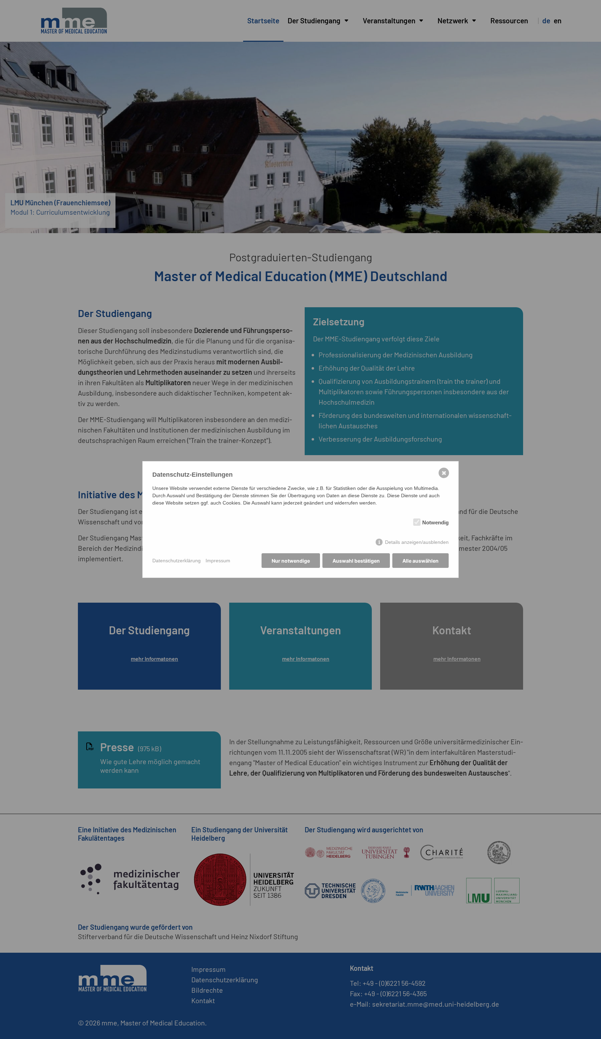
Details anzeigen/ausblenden (417, 542)
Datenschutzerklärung (176, 560)
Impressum (218, 560)
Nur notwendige (291, 561)
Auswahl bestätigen (356, 561)
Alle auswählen (420, 561)
